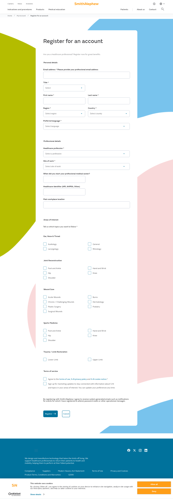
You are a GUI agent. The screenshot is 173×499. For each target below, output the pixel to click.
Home (10, 16)
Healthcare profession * (53, 148)
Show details (35, 494)
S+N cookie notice (98, 379)
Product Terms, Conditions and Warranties (43, 475)
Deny (154, 491)
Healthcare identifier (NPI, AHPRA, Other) (61, 187)
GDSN (71, 475)
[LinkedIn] (145, 451)
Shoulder (52, 278)
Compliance (30, 471)
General (96, 244)
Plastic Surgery (54, 307)
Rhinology (97, 249)
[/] (36, 451)
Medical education (57, 9)
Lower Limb (53, 360)
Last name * (93, 95)
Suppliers (46, 471)
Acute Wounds (54, 297)
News (20, 4)
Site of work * (49, 161)
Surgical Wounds (55, 311)
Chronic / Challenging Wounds (61, 302)
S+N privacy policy (79, 379)
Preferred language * (52, 121)
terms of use (64, 379)
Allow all (154, 484)
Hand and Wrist (99, 268)
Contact (152, 9)
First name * (48, 95)
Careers (11, 4)
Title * (46, 82)
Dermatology (98, 302)
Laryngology (53, 249)
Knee (95, 273)
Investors (29, 4)
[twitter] (134, 451)
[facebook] (128, 451)
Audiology (52, 244)
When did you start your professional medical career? (66, 174)
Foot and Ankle (54, 268)
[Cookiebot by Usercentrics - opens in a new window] (14, 494)
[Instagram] (140, 451)
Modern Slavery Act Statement (71, 471)
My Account (21, 16)
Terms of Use (97, 471)
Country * (92, 108)
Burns (95, 297)
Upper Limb (98, 360)
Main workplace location (54, 199)
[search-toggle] (163, 10)
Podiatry (96, 307)
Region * (47, 108)
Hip (49, 273)
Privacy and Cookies (119, 471)
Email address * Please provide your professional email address (70, 70)
